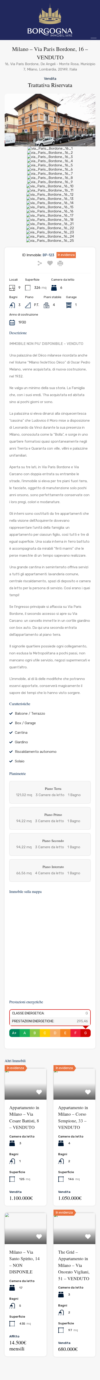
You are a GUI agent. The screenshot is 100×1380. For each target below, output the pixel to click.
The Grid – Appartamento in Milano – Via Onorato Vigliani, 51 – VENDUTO (74, 1265)
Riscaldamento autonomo (36, 752)
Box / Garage (25, 723)
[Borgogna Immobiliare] (50, 34)
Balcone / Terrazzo (30, 713)
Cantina (21, 732)
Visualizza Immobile (25, 1093)
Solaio (19, 761)
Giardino (21, 742)
